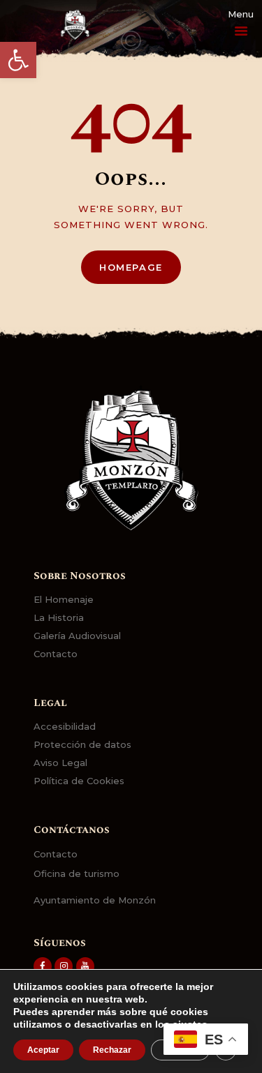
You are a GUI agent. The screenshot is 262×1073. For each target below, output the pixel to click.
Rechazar (112, 1050)
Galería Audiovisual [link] (77, 635)
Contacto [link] (56, 653)
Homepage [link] (131, 267)
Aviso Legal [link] (60, 762)
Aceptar (43, 1050)
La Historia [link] (59, 617)
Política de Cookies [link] (79, 780)
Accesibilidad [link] (65, 726)
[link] (18, 60)
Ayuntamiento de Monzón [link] (95, 900)
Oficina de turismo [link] (76, 873)
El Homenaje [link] (64, 599)
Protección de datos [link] (82, 744)
